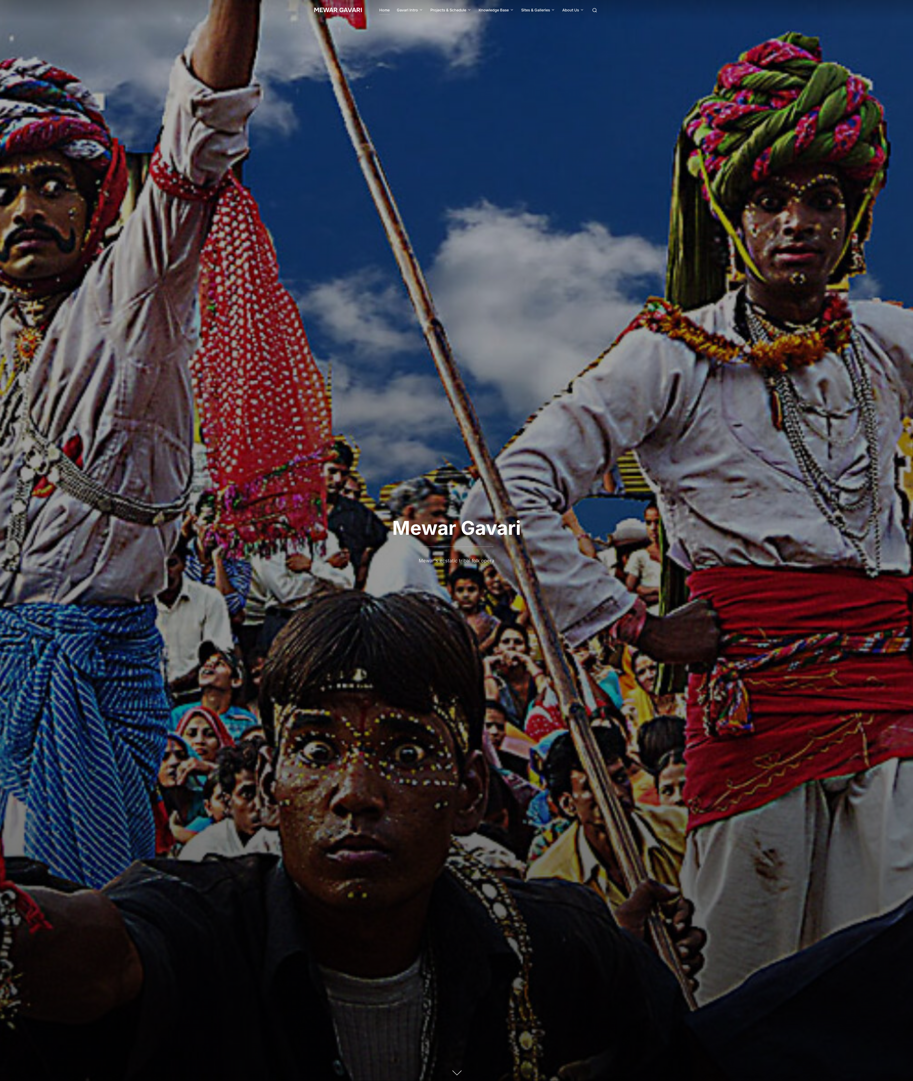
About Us (570, 10)
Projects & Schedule (448, 10)
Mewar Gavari (338, 10)
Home (384, 10)
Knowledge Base (494, 10)
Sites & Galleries (535, 10)
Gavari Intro (407, 10)
